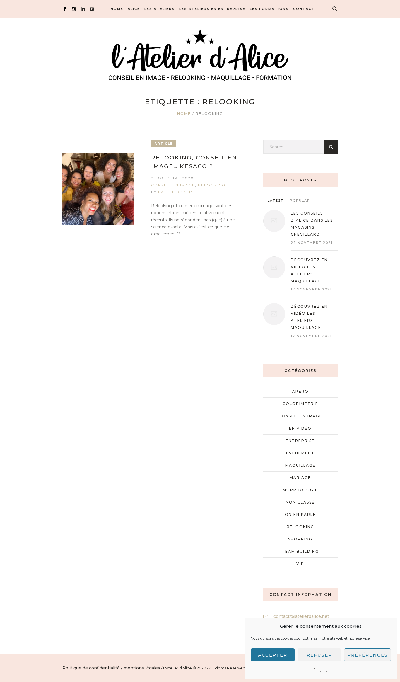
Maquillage (300, 465)
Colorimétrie (300, 404)
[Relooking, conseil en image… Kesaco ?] (98, 189)
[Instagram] (73, 9)
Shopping (300, 539)
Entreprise (300, 440)
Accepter (272, 655)
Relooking (211, 185)
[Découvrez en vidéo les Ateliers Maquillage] (274, 314)
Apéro (300, 391)
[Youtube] (92, 9)
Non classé (300, 502)
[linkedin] (83, 9)
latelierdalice (177, 192)
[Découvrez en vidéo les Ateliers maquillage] (274, 267)
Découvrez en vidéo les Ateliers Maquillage (309, 317)
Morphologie (300, 490)
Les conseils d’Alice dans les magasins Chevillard (312, 224)
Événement (300, 453)
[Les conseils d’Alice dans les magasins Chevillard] (274, 221)
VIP (300, 564)
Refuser (319, 655)
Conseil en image (173, 185)
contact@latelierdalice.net (301, 616)
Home (184, 113)
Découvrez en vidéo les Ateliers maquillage (309, 270)
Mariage (300, 477)
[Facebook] (64, 9)
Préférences (367, 655)
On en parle (300, 514)
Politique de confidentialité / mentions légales (111, 668)
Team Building (300, 551)
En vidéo (300, 428)
